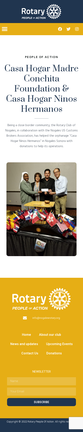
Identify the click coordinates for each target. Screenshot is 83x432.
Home (26, 335)
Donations (54, 353)
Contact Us (29, 353)
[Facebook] (60, 29)
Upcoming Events (59, 344)
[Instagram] (77, 29)
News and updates (24, 344)
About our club (50, 335)
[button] (4, 29)
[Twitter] (68, 29)
